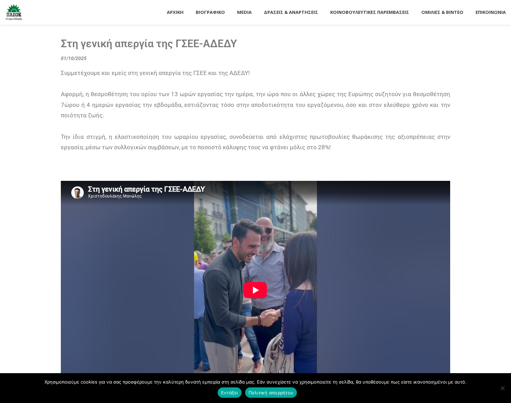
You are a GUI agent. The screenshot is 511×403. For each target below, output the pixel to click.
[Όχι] (502, 388)
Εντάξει (229, 392)
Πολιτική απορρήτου (271, 392)
